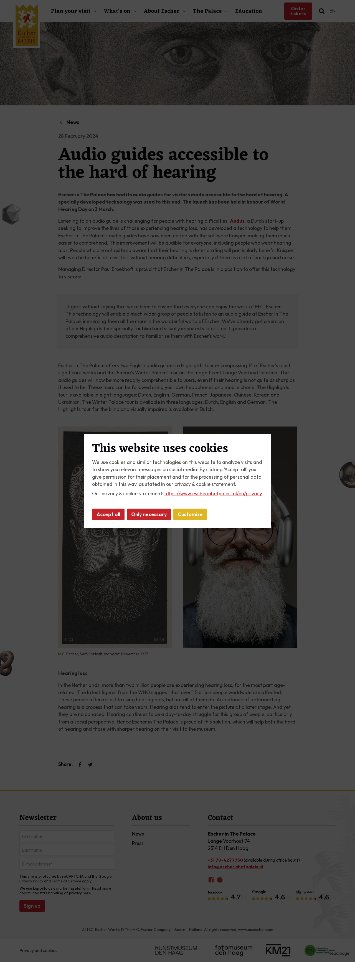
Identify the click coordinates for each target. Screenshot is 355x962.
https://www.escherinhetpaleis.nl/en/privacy (213, 493)
